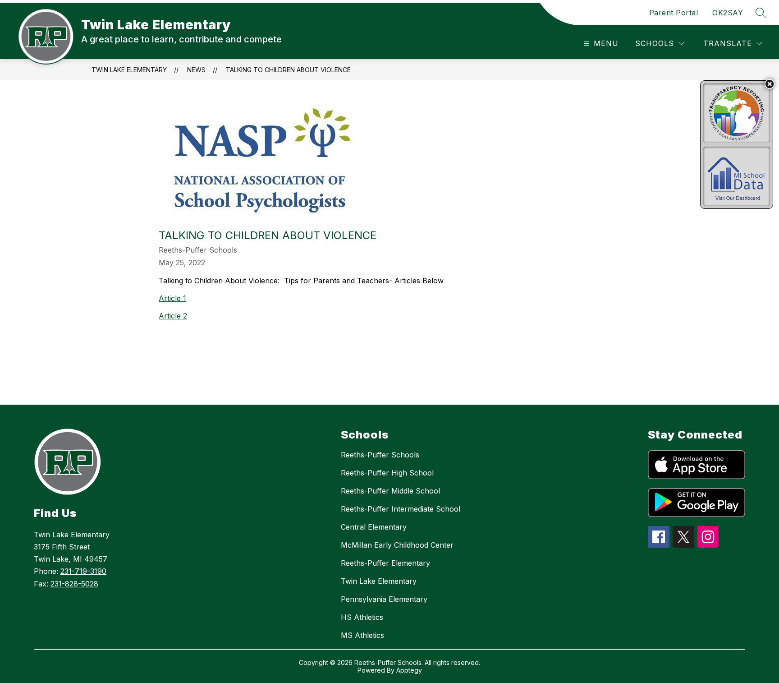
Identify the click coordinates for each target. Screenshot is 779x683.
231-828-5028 (74, 583)
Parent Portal (673, 12)
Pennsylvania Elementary (384, 599)
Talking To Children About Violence (288, 70)
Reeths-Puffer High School (387, 472)
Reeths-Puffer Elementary (385, 563)
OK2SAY (727, 12)
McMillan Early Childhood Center (397, 544)
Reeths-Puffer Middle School (390, 490)
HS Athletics (362, 617)
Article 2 (173, 315)
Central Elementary (374, 526)
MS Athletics (362, 635)
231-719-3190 (83, 571)
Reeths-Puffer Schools (380, 454)
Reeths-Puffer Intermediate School (400, 508)
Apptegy (409, 670)
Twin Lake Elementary (129, 70)
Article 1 (172, 298)
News (196, 70)
